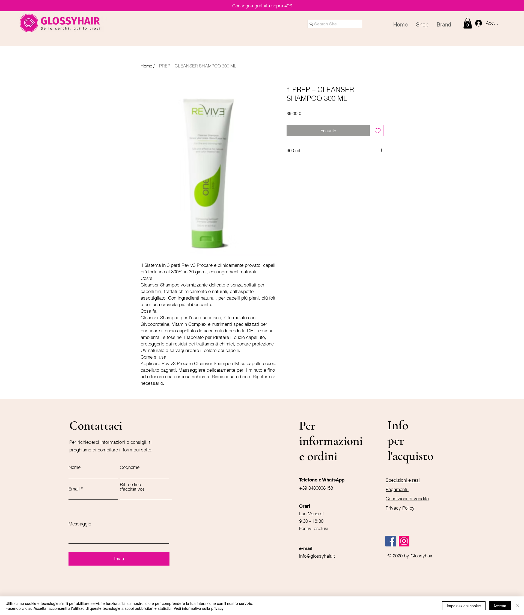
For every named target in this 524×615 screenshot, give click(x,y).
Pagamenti (397, 489)
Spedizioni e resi (403, 480)
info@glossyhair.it (317, 556)
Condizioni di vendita (407, 498)
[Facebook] (390, 541)
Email (74, 488)
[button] (467, 23)
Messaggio (80, 523)
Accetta (499, 605)
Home (146, 66)
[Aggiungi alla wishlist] (377, 130)
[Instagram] (404, 541)
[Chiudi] (517, 606)
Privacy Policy (400, 508)
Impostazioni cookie (464, 605)
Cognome (129, 467)
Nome (75, 467)
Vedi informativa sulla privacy (199, 608)
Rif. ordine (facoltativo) (132, 486)
